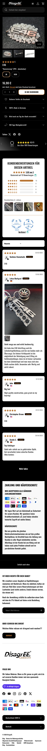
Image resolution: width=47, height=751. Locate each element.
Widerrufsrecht (28, 741)
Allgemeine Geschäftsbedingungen (12, 741)
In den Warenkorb (31, 92)
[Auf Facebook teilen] (14, 134)
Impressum (38, 741)
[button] (43, 3)
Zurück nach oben (23, 564)
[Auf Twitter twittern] (9, 134)
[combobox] (23, 10)
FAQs (13, 743)
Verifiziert (22, 232)
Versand (12, 87)
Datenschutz (5, 743)
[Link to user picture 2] (7, 338)
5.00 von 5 (30, 172)
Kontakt (9, 635)
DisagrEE (9, 735)
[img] (10, 253)
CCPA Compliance (28, 743)
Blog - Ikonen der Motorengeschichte (12, 738)
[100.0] (16, 224)
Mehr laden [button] (23, 468)
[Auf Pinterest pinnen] (19, 134)
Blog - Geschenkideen (8, 745)
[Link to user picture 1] (23, 309)
